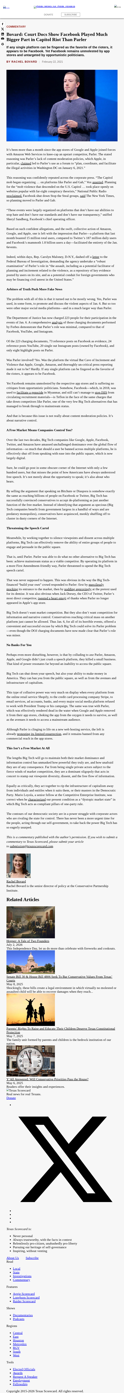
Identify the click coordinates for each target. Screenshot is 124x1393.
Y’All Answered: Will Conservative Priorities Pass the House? (47, 1079)
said (82, 195)
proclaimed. (14, 195)
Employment (21, 1380)
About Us (12, 1258)
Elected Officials (24, 1369)
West (16, 1355)
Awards (18, 1373)
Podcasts (18, 1319)
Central (18, 1333)
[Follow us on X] (65, 1211)
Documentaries (23, 1315)
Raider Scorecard (24, 1301)
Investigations (22, 1276)
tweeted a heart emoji (52, 598)
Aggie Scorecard (24, 1293)
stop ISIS (101, 392)
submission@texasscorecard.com (31, 846)
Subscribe (70, 14)
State (16, 1272)
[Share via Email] (2, 39)
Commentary (16, 26)
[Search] (117, 6)
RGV (16, 1348)
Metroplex (20, 1344)
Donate (48, 14)
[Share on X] (2, 29)
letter (95, 257)
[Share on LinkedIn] (2, 34)
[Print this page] (2, 44)
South (17, 1351)
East (16, 1336)
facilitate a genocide (30, 392)
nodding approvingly (78, 589)
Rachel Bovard (24, 61)
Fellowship (20, 1384)
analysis (57, 322)
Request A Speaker (25, 1376)
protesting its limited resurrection (39, 734)
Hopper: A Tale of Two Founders (27, 941)
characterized (37, 799)
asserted (97, 182)
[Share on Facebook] (2, 24)
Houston (18, 1340)
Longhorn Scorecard (26, 1297)
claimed (26, 163)
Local (16, 1268)
